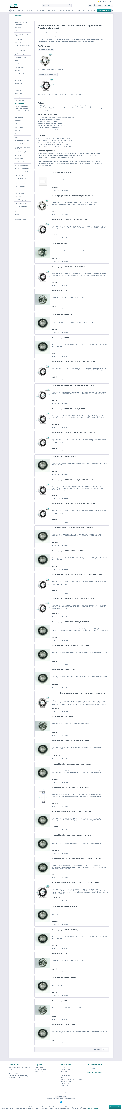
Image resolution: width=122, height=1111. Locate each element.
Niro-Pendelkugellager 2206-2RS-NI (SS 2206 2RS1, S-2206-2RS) (72, 764)
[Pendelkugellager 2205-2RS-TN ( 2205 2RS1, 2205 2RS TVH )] (42, 631)
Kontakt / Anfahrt (66, 1075)
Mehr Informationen (93, 1108)
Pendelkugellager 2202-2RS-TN (62, 314)
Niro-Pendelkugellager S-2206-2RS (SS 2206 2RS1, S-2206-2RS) (71, 788)
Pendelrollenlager (19, 114)
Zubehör (17, 211)
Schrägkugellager (19, 127)
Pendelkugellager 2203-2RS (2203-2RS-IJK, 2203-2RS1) (69, 409)
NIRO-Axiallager (19, 175)
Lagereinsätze (18, 83)
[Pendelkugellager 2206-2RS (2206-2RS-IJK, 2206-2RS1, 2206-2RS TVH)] (42, 607)
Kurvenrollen (18, 80)
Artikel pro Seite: (95, 1049)
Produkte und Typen (40, 1069)
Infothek (17, 214)
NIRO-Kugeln (18, 196)
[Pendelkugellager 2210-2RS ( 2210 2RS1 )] (42, 1034)
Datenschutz (64, 1067)
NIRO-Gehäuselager (20, 183)
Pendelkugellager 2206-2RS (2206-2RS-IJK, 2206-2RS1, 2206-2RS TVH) (73, 598)
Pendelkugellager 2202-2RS (61, 338)
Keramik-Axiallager (20, 155)
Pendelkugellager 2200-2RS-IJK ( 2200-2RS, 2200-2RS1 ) (69, 219)
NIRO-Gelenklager (20, 190)
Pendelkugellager (19, 103)
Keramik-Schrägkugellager (22, 168)
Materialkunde (39, 1071)
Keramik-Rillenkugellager (22, 152)
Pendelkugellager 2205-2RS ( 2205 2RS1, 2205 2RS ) (68, 551)
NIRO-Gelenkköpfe (20, 186)
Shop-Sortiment (39, 1067)
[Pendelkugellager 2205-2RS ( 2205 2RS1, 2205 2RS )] (42, 560)
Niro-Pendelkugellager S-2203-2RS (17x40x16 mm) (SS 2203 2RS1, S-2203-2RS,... (77, 859)
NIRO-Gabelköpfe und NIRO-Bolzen (21, 179)
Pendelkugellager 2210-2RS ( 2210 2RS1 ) (65, 1024)
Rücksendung (65, 1071)
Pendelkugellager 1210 (59, 1001)
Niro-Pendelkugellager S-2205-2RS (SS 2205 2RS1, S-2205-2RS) (71, 811)
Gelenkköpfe (18, 42)
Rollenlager (18, 124)
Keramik (17, 64)
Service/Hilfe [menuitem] (108, 1)
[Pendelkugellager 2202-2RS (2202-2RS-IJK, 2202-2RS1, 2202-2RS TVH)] (42, 371)
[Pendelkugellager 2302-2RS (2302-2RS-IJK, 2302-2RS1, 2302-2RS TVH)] (42, 394)
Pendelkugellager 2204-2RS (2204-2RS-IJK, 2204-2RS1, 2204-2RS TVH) (73, 480)
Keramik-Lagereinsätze (21, 162)
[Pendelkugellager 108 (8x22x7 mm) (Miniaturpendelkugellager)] (42, 205)
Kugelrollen (18, 77)
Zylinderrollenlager (20, 144)
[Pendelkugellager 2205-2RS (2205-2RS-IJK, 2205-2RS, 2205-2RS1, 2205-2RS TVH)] (42, 584)
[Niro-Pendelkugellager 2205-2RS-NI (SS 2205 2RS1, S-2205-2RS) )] (42, 536)
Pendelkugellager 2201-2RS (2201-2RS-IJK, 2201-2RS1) (69, 267)
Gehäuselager (18, 39)
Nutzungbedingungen (67, 1069)
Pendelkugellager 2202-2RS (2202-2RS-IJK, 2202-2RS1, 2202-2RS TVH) (73, 361)
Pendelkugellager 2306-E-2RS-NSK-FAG (64, 906)
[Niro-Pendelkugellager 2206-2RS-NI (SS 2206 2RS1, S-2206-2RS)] (42, 773)
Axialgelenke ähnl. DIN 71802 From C (21, 23)
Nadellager (18, 97)
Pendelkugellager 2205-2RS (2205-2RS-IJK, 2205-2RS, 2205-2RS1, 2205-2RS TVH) (77, 575)
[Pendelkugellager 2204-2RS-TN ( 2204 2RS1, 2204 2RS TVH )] (42, 655)
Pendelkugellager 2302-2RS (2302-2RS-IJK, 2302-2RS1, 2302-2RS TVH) (73, 385)
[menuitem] (57, 5)
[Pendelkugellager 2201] (42, 252)
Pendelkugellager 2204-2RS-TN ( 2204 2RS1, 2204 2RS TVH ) (70, 646)
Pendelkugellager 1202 (59, 290)
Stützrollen (18, 134)
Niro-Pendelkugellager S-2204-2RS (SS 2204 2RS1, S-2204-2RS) (71, 835)
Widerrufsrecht (65, 1083)
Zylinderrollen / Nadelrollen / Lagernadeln (22, 147)
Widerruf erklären (61, 1096)
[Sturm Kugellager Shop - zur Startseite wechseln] (14, 6)
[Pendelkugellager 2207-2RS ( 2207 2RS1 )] (42, 939)
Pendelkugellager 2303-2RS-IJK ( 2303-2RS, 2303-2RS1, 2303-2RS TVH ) (74, 432)
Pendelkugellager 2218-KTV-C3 (62, 172)
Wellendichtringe (19, 137)
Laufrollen (17, 87)
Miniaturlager (18, 93)
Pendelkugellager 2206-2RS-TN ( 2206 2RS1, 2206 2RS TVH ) (70, 740)
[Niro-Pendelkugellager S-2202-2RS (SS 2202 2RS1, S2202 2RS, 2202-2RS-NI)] (42, 892)
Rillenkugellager (19, 117)
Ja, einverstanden (115, 1107)
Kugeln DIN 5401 (19, 74)
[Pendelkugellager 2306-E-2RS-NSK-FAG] (42, 915)
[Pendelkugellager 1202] (42, 300)
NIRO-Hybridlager (19, 193)
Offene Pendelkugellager (22, 106)
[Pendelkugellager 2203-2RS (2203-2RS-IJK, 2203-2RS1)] (42, 418)
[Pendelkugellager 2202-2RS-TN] (42, 323)
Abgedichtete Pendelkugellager (48, 74)
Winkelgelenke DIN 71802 (22, 140)
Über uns (63, 1073)
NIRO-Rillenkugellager (21, 200)
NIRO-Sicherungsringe (21, 203)
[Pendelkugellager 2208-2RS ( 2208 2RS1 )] (42, 986)
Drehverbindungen (20, 67)
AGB (62, 1077)
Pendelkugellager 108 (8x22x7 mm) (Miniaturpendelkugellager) (72, 196)
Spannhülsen (18, 130)
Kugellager (18, 70)
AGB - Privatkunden (66, 1081)
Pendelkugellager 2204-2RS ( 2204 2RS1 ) (65, 456)
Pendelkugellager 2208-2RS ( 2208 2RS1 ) (65, 977)
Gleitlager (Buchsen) (20, 50)
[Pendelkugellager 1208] (42, 963)
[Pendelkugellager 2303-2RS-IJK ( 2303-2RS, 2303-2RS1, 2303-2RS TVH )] (42, 442)
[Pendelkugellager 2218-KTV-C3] (42, 181)
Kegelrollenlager (19, 60)
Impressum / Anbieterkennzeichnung (71, 1079)
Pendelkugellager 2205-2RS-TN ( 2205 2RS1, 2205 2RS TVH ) (70, 622)
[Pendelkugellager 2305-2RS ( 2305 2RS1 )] (42, 679)
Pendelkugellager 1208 (59, 953)
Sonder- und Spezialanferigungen (20, 218)
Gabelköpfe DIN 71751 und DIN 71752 (22, 35)
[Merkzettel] (90, 5)
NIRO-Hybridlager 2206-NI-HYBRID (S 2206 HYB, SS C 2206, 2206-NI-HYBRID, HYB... (78, 693)
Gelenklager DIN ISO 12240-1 (22, 46)
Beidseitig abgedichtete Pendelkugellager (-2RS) (22, 109)
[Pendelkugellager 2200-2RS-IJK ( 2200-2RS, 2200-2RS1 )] (42, 229)
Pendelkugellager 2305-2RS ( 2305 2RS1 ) (65, 669)
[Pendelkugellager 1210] (42, 1010)
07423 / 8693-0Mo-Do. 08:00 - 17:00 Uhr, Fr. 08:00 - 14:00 (18, 1075)
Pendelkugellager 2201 (59, 243)
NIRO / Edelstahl (19, 100)
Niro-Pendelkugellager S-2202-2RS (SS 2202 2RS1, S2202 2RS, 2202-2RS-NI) (75, 882)
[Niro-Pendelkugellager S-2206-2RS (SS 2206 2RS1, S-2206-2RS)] (42, 797)
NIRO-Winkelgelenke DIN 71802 (21, 207)
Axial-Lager (18, 27)
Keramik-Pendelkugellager (22, 165)
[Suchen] (70, 5)
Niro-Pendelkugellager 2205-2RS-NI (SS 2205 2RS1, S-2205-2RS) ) (72, 527)
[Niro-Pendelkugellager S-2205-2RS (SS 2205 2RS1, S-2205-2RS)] (42, 821)
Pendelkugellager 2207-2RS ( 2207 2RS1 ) (65, 930)
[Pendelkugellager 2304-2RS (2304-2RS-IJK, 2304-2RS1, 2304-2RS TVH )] (42, 513)
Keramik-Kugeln (19, 158)
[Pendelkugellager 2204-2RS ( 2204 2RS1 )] (42, 465)
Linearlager (18, 90)
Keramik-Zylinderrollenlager (22, 172)
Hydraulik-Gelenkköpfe (21, 57)
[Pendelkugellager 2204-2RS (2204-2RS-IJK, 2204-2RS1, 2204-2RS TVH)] (42, 489)
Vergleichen (56, 190)
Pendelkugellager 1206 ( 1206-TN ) (63, 717)
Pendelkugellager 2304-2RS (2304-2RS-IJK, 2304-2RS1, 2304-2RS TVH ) (74, 503)
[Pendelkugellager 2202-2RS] (42, 347)
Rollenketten (18, 120)
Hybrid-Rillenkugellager (21, 54)
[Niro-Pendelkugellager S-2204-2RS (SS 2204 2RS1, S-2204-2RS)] (42, 844)
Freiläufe (17, 31)
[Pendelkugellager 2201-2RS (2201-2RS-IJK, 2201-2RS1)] (42, 276)
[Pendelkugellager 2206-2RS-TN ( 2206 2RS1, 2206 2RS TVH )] (42, 750)
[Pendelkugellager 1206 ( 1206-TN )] (42, 726)
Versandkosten (65, 1085)
